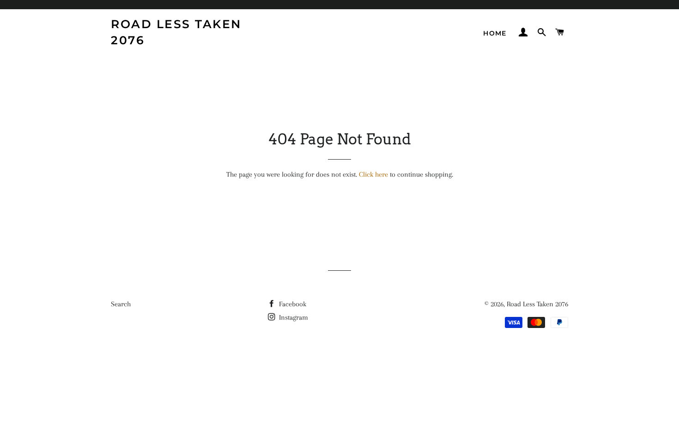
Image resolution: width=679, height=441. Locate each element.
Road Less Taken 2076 (176, 32)
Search (121, 304)
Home (495, 33)
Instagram (292, 317)
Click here (373, 174)
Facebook (291, 304)
